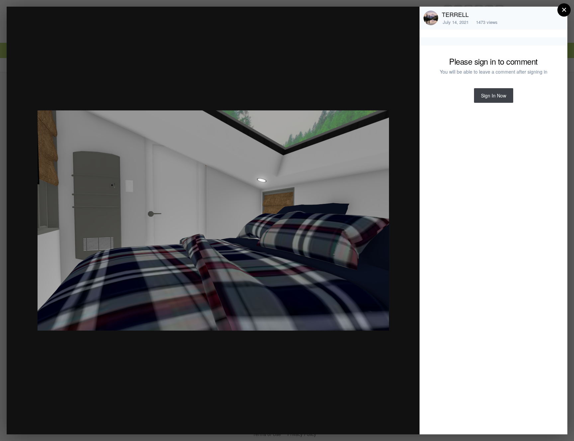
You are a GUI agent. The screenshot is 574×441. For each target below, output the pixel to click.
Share (397, 422)
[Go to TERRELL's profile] (431, 18)
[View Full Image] (408, 18)
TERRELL (455, 14)
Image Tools (352, 422)
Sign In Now (493, 95)
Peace (57, 24)
